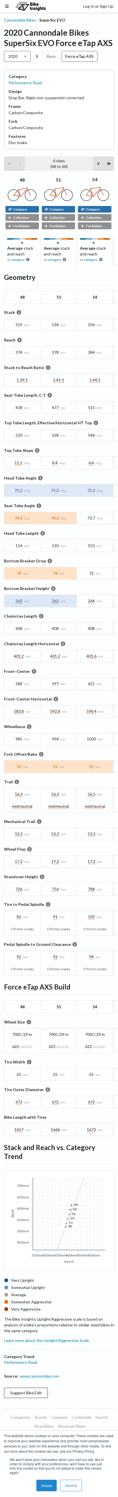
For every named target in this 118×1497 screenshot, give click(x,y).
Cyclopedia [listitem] (81, 1417)
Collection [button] (21, 217)
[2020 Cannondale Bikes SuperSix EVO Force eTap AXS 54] (94, 199)
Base (51, 56)
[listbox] (17, 56)
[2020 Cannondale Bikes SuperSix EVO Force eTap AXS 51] (58, 199)
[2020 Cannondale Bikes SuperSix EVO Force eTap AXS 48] (22, 199)
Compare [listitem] (59, 1417)
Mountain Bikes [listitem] (72, 1426)
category (18, 259)
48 (22, 179)
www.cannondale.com (39, 1376)
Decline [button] (71, 1485)
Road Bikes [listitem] (44, 1426)
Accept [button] (46, 1485)
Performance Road (25, 82)
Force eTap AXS (79, 56)
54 (94, 179)
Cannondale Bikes (20, 20)
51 (58, 179)
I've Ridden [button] (21, 226)
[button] (9, 163)
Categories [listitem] (21, 1417)
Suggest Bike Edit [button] (26, 1392)
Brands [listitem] (41, 1417)
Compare (20, 209)
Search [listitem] (101, 1417)
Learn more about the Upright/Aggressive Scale (46, 1340)
